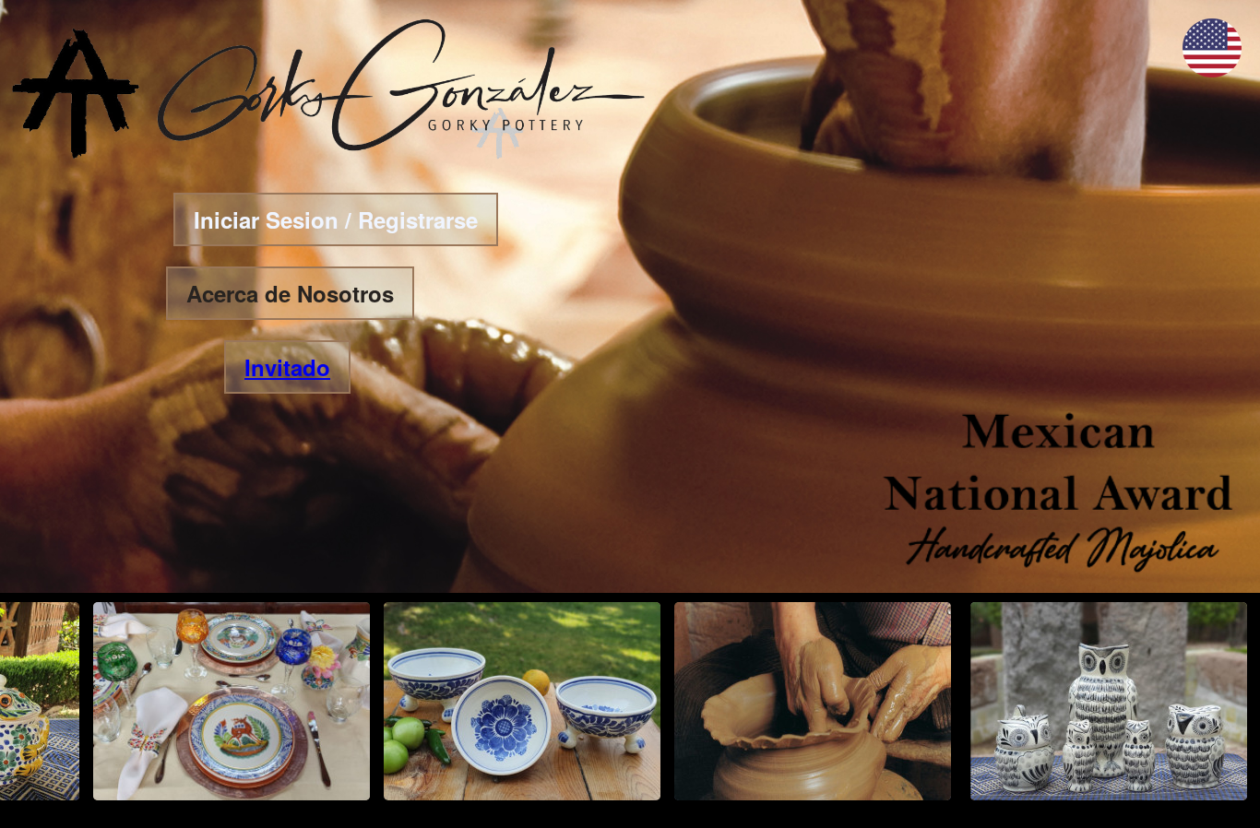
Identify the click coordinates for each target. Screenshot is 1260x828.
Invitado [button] (287, 367)
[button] (1212, 71)
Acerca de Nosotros (290, 293)
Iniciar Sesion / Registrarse (336, 219)
